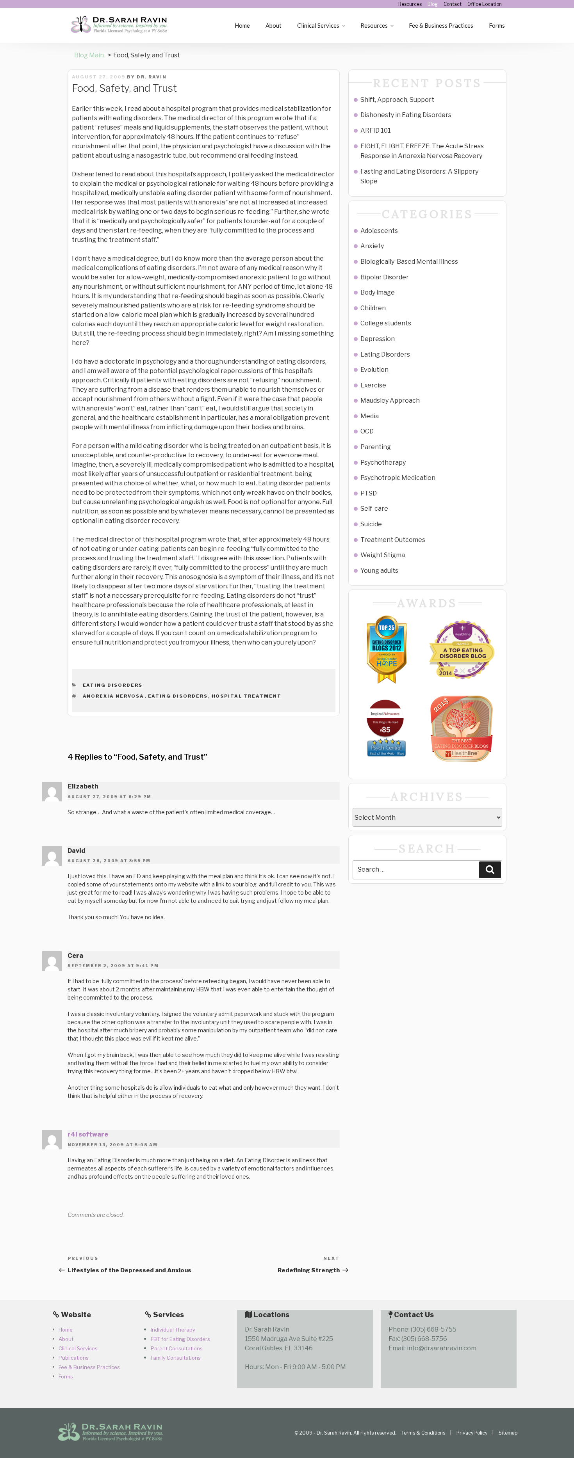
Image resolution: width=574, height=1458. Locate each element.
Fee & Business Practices (441, 25)
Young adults (379, 570)
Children (373, 308)
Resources (410, 4)
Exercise (373, 385)
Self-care (374, 508)
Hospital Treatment (247, 696)
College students (385, 323)
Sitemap (508, 1433)
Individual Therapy (173, 1330)
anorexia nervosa (113, 696)
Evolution (374, 369)
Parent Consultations (177, 1348)
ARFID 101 (375, 130)
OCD (367, 431)
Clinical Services (318, 25)
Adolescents (379, 230)
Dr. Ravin (152, 77)
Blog (433, 4)
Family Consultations (176, 1358)
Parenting (375, 447)
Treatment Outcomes (392, 539)
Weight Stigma (382, 555)
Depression (377, 339)
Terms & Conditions (423, 1433)
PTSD (368, 493)
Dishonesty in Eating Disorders (405, 115)
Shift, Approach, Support (397, 99)
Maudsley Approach (390, 400)
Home (242, 25)
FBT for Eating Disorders (180, 1339)
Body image (377, 292)
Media (369, 416)
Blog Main (89, 55)
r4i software (88, 1134)
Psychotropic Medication (397, 477)
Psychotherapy (383, 462)
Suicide (371, 524)
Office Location (484, 4)
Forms (497, 25)
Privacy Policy (471, 1433)
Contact (453, 4)
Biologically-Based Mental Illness (409, 261)
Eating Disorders (113, 685)
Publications (74, 1358)
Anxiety (372, 246)
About (274, 25)
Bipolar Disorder (384, 277)
